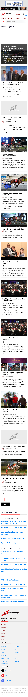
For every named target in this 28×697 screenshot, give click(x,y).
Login (18, 14)
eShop (25, 18)
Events (17, 646)
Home (3, 639)
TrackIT (18, 18)
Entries (3, 18)
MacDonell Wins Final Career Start (13, 528)
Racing (3, 646)
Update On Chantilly (8, 543)
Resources (18, 652)
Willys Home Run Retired (10, 580)
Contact (17, 661)
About (17, 658)
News (2, 22)
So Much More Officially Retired (12, 538)
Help (16, 655)
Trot (2, 652)
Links (16, 649)
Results (11, 18)
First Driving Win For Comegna (12, 602)
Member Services (6, 658)
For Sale (4, 655)
